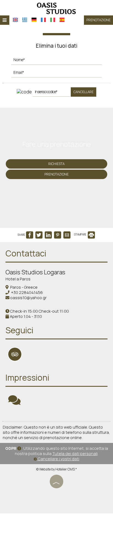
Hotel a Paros (17, 279)
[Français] (43, 19)
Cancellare (84, 92)
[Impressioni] (14, 402)
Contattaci (25, 253)
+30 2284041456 (27, 292)
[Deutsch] (34, 19)
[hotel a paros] (56, 8)
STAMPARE (80, 234)
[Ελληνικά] (25, 19)
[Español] (62, 19)
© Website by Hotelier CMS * (56, 469)
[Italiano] (52, 19)
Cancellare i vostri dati (58, 458)
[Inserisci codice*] (51, 93)
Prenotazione (98, 20)
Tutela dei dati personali (75, 453)
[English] (15, 19)
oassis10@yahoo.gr (28, 297)
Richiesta (56, 163)
